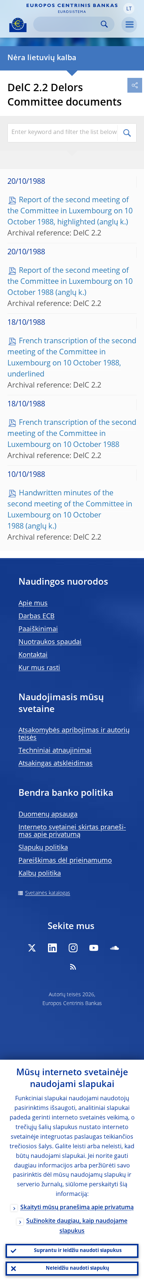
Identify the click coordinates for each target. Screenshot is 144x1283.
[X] (32, 948)
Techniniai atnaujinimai (55, 750)
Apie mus (33, 603)
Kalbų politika (39, 873)
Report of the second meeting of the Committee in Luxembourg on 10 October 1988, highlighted (70, 211)
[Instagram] (73, 948)
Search (104, 24)
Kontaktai (33, 655)
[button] (128, 8)
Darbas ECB (36, 616)
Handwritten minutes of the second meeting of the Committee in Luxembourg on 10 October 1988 (69, 510)
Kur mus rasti (39, 668)
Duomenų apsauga (48, 814)
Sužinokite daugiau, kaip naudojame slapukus (76, 1226)
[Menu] (129, 24)
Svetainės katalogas (47, 893)
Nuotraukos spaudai (50, 642)
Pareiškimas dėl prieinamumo (65, 860)
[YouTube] (94, 948)
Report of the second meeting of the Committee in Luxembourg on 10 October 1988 (70, 282)
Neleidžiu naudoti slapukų (77, 1268)
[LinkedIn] (52, 948)
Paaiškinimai (38, 629)
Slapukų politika (43, 848)
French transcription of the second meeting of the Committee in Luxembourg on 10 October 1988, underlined (71, 358)
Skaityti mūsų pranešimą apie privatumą (77, 1208)
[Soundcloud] (114, 948)
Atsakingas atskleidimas (55, 763)
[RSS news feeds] (73, 967)
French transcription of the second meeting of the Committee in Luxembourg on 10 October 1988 (71, 434)
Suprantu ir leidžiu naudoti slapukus (77, 1250)
